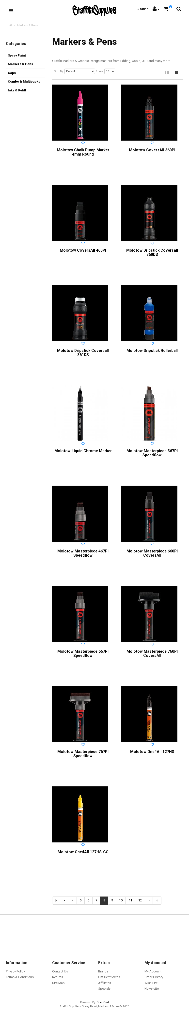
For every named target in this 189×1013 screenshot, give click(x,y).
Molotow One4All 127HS (152, 752)
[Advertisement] (25, 173)
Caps (12, 73)
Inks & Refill (17, 90)
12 (140, 900)
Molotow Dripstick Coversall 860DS (152, 252)
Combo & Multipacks (24, 81)
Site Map (58, 983)
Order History (153, 977)
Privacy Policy (15, 971)
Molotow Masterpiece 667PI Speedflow (83, 653)
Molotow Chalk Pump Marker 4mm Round (83, 152)
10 (121, 900)
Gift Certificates (109, 977)
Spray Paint (17, 55)
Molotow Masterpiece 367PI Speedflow (152, 453)
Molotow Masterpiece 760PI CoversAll (152, 653)
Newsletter (152, 988)
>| (157, 900)
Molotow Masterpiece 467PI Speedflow (83, 553)
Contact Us (60, 971)
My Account (152, 971)
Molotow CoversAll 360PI (152, 150)
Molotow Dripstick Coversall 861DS (83, 352)
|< (56, 900)
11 (130, 900)
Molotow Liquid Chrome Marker (83, 451)
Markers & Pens (27, 25)
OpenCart (102, 1002)
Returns (57, 977)
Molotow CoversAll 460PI (83, 250)
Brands (103, 971)
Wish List (151, 983)
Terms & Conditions (20, 977)
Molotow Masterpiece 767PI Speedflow (83, 754)
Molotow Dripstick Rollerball (152, 350)
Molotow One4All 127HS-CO (83, 852)
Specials (104, 988)
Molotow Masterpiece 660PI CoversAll (152, 553)
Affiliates (104, 983)
